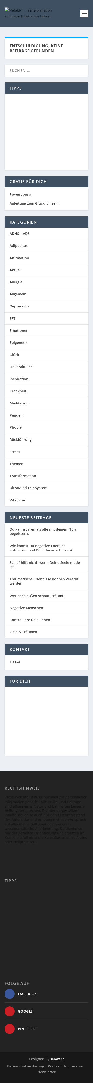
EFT (12, 318)
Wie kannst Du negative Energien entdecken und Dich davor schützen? (41, 547)
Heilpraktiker (21, 366)
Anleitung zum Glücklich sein (34, 203)
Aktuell (16, 270)
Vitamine (17, 500)
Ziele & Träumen (23, 632)
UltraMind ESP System (28, 487)
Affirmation (19, 258)
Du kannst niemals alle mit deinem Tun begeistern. (43, 531)
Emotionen (19, 330)
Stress (15, 451)
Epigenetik (19, 342)
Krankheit (18, 391)
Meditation (19, 403)
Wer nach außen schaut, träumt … (38, 595)
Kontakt (54, 1066)
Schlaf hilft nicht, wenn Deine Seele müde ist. (45, 564)
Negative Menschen (26, 607)
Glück (14, 354)
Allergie (16, 282)
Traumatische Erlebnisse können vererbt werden (44, 581)
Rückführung (20, 439)
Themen (16, 463)
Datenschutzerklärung (25, 1066)
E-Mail (15, 662)
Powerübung (20, 194)
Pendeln (17, 415)
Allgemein (18, 294)
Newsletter (46, 1072)
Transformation (23, 475)
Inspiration (19, 379)
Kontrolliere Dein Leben (30, 619)
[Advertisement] (47, 131)
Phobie (16, 427)
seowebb (57, 1059)
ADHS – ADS (20, 233)
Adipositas (19, 245)
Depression (19, 306)
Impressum (73, 1066)
